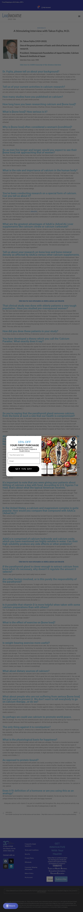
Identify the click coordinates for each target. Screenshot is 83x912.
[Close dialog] (73, 439)
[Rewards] (10, 906)
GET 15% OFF (23, 469)
